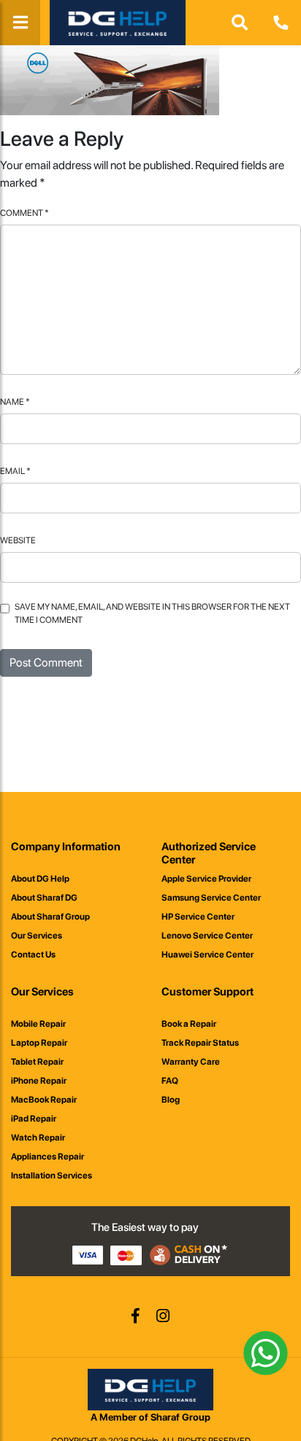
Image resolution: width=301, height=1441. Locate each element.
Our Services (36, 936)
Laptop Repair (39, 1043)
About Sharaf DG (44, 898)
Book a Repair (188, 1024)
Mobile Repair (38, 1024)
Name (15, 402)
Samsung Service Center (211, 898)
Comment (24, 213)
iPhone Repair (38, 1081)
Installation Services (51, 1175)
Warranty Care (190, 1062)
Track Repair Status (200, 1043)
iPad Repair (33, 1119)
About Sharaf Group (50, 917)
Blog (170, 1100)
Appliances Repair (47, 1156)
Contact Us (33, 954)
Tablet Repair (37, 1062)
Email (15, 471)
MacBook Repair (44, 1100)
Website (18, 540)
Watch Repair (38, 1138)
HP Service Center (198, 917)
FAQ (169, 1081)
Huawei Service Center (207, 954)
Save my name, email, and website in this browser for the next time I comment (152, 613)
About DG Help (40, 879)
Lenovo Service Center (207, 936)
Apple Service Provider (206, 879)
